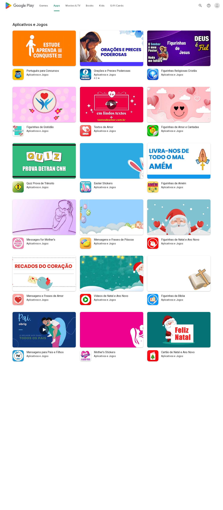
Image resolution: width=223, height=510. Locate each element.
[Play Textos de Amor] (111, 104)
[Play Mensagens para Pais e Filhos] (44, 329)
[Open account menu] (217, 5)
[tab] (43, 5)
